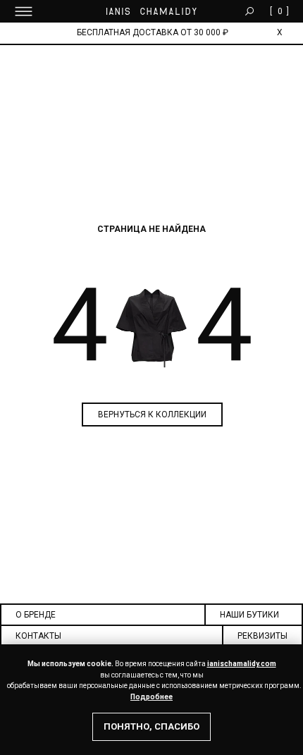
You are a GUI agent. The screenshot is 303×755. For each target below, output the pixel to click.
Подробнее (151, 697)
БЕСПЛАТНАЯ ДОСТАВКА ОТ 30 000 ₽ (152, 32)
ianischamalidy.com (241, 664)
